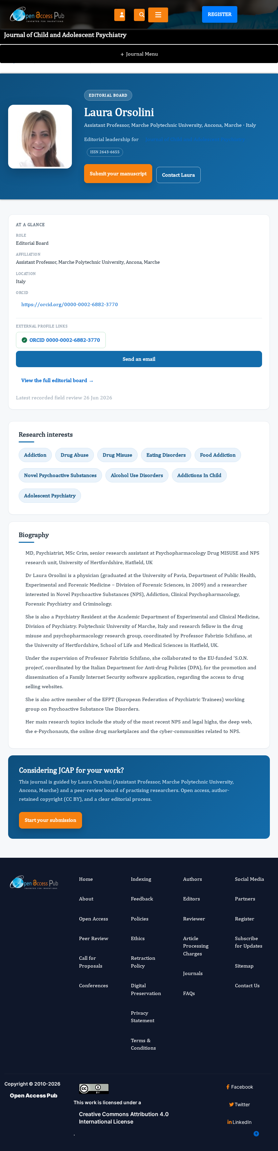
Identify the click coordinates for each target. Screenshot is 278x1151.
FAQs (189, 993)
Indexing (141, 879)
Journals (193, 973)
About (86, 898)
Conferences (93, 985)
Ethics (138, 938)
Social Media (249, 879)
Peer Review (93, 938)
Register (220, 14)
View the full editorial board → (57, 380)
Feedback (142, 898)
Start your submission (50, 820)
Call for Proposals (90, 962)
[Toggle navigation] (158, 14)
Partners (245, 898)
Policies (139, 918)
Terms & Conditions (143, 1044)
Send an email (139, 359)
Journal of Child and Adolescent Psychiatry (195, 139)
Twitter (242, 1104)
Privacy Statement (142, 1017)
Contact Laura (178, 175)
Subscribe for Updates (248, 942)
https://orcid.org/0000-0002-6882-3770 (69, 304)
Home (86, 879)
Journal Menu (139, 54)
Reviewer (194, 918)
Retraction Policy (143, 962)
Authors (192, 879)
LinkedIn (242, 1122)
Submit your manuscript (118, 173)
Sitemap (244, 966)
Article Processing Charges (196, 946)
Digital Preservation (146, 989)
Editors (191, 898)
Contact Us (247, 985)
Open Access (93, 918)
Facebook (242, 1087)
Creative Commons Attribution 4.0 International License (124, 1118)
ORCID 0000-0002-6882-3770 (61, 340)
